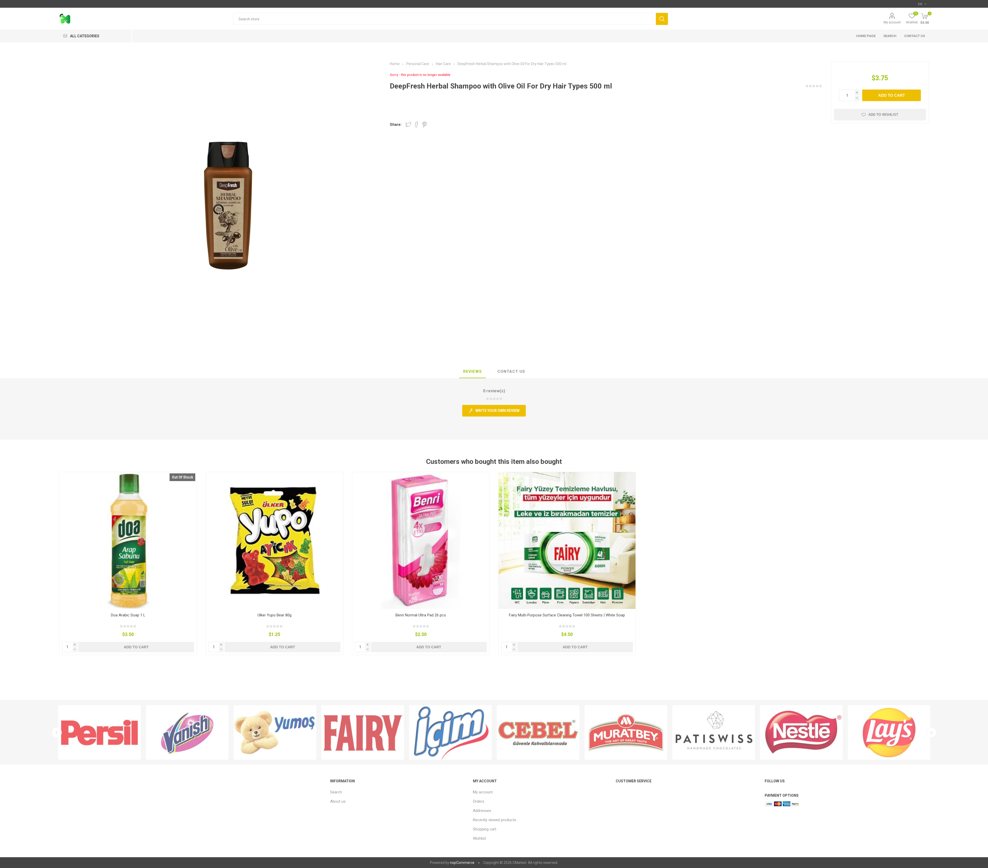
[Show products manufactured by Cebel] (450, 732)
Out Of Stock (182, 477)
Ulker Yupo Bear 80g (275, 615)
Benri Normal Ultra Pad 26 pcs (420, 615)
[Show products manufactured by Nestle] (713, 732)
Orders (478, 801)
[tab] (472, 371)
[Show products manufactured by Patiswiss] (626, 732)
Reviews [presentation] (472, 371)
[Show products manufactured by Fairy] (275, 732)
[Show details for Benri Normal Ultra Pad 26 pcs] (420, 540)
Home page (866, 36)
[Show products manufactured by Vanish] (99, 732)
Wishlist (479, 838)
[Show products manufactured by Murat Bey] (538, 732)
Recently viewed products (494, 820)
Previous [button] (56, 732)
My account (892, 22)
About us (338, 801)
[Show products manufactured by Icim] (362, 732)
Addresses (482, 810)
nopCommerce (462, 863)
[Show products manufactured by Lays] (801, 732)
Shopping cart (484, 829)
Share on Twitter (408, 124)
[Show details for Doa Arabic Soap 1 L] (128, 540)
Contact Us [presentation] (511, 371)
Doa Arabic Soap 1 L (128, 615)
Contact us (914, 36)
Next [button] (931, 732)
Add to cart (891, 95)
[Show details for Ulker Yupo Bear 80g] (274, 540)
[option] (99, 732)
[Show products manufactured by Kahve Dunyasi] (889, 732)
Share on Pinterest (424, 124)
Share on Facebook (416, 124)
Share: (396, 124)
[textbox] (444, 19)
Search (662, 19)
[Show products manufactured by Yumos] (187, 732)
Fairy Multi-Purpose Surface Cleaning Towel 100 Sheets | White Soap (567, 615)
